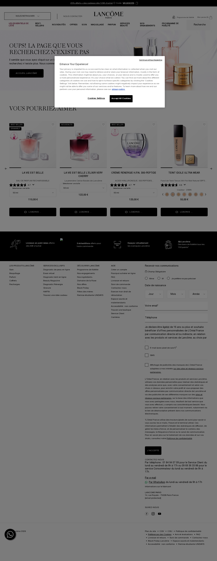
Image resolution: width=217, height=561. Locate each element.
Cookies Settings (96, 98)
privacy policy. (118, 89)
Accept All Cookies (121, 98)
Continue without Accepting (150, 60)
